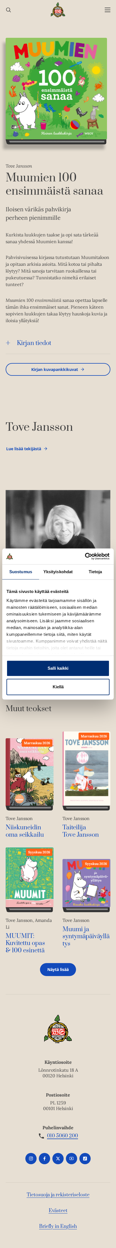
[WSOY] (58, 10)
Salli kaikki (58, 668)
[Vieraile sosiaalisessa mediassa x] (58, 1158)
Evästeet (58, 1211)
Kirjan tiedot (34, 343)
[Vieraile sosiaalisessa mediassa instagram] (31, 1158)
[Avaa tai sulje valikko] (107, 10)
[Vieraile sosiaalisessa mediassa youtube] (71, 1158)
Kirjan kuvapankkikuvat (54, 369)
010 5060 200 (62, 1136)
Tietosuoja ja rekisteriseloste (58, 1195)
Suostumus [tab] (20, 571)
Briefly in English (58, 1226)
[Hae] (8, 10)
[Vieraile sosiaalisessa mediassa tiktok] (85, 1158)
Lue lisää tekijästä (23, 450)
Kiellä (58, 686)
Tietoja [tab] (95, 571)
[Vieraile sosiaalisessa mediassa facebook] (44, 1158)
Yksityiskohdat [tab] (58, 571)
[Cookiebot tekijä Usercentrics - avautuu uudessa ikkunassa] (85, 556)
